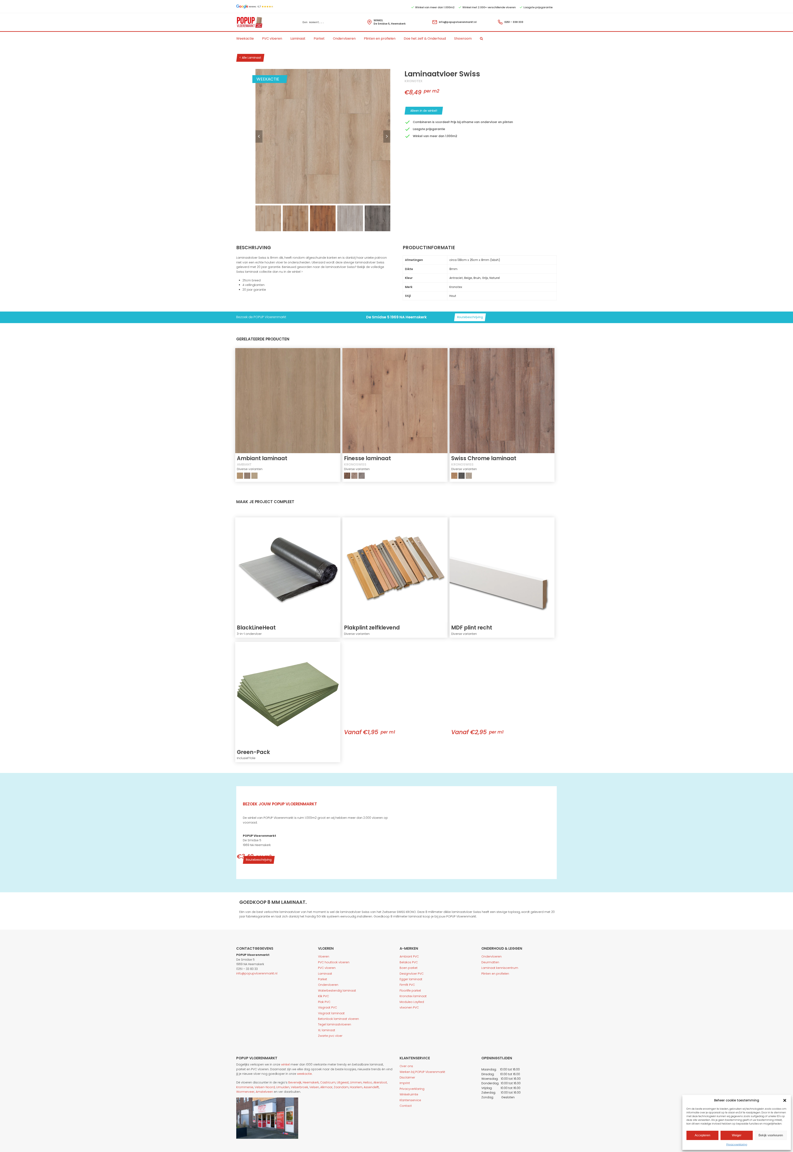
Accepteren (702, 1135)
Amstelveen (264, 1092)
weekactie (304, 1074)
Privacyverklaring (736, 1144)
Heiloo (367, 1082)
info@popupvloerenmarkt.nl (458, 22)
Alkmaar (326, 1087)
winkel (285, 1064)
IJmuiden (283, 1087)
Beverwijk (295, 1082)
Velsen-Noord (265, 1087)
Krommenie (244, 1087)
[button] (785, 1100)
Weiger (736, 1135)
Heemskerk (311, 1082)
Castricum (328, 1082)
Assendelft (371, 1087)
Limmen (356, 1082)
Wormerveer (245, 1092)
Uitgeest (343, 1082)
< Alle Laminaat (250, 58)
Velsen (314, 1087)
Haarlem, (356, 1087)
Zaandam (341, 1087)
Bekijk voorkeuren (771, 1135)
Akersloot (380, 1082)
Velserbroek (299, 1087)
